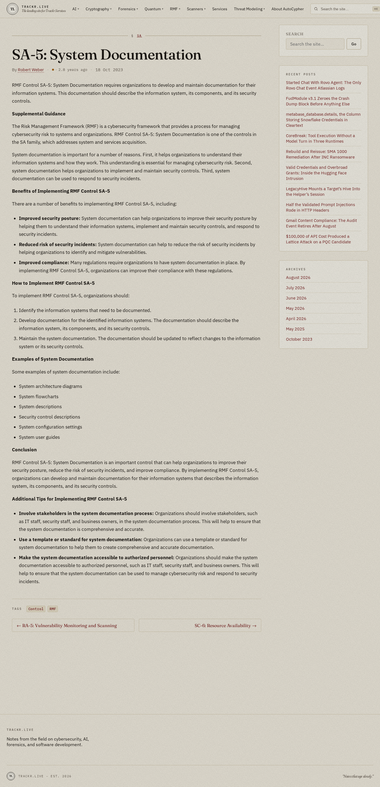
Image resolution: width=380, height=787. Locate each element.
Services (219, 8)
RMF (175, 8)
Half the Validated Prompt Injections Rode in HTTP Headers (320, 207)
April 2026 (296, 318)
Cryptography (99, 8)
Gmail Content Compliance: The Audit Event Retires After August (321, 223)
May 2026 (295, 308)
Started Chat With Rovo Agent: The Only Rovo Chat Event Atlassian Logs (323, 85)
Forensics (128, 8)
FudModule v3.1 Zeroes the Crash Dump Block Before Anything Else (318, 101)
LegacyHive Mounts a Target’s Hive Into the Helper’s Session (323, 191)
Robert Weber (31, 69)
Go (353, 43)
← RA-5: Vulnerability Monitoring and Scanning (67, 625)
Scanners (196, 8)
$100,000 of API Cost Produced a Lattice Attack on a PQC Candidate (318, 238)
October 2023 (299, 339)
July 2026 (295, 287)
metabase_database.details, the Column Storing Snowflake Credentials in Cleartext (323, 119)
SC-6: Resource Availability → (225, 625)
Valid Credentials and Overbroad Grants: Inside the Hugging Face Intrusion (316, 172)
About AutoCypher (288, 8)
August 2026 (298, 277)
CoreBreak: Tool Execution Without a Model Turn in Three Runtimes (320, 138)
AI (75, 8)
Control (36, 608)
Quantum (154, 8)
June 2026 (296, 298)
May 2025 (295, 328)
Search (295, 34)
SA (139, 36)
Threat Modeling (249, 8)
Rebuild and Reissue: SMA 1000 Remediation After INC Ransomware (320, 154)
